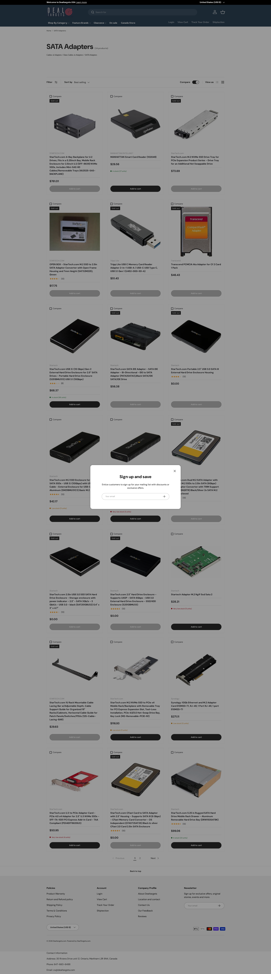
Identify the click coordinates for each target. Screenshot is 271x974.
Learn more (81, 2)
